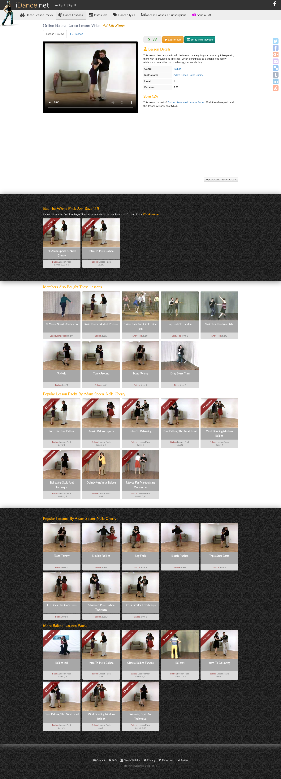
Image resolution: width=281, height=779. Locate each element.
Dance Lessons (73, 15)
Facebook (167, 760)
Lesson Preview (55, 33)
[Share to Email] (276, 61)
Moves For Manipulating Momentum (140, 485)
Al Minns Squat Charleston (62, 324)
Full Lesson (76, 33)
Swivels (61, 374)
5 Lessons (89, 455)
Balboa (177, 68)
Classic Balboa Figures (101, 431)
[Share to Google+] (276, 54)
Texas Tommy (140, 374)
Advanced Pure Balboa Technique (101, 607)
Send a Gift (203, 15)
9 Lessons (167, 404)
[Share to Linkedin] (276, 81)
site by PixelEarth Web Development (140, 766)
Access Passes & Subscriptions (165, 15)
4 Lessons (49, 636)
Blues (176, 385)
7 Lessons (128, 404)
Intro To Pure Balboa (101, 251)
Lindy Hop (137, 336)
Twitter (184, 760)
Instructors (100, 15)
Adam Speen (181, 75)
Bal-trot (179, 663)
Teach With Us (131, 760)
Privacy (150, 760)
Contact (100, 760)
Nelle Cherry (196, 75)
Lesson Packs (39, 15)
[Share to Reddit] (276, 88)
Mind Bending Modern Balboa (219, 433)
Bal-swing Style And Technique (62, 485)
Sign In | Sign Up (67, 5)
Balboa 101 (61, 663)
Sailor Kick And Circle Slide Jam (140, 326)
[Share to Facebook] (276, 48)
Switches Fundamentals (219, 324)
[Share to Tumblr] (276, 75)
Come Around (101, 374)
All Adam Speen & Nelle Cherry (62, 253)
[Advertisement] (140, 150)
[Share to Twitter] (276, 41)
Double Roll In (101, 556)
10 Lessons (49, 456)
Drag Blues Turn (180, 374)
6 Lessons (89, 224)
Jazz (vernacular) (58, 336)
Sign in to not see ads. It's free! (221, 179)
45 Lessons (49, 224)
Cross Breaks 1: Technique (140, 605)
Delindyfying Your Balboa (101, 483)
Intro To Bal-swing (140, 431)
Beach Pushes (179, 556)
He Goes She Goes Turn (61, 605)
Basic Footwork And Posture (101, 324)
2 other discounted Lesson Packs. (186, 102)
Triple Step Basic (219, 556)
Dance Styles (126, 15)
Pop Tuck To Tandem (179, 324)
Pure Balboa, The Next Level (180, 431)
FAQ (114, 760)
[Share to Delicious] (276, 68)
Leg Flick (140, 556)
